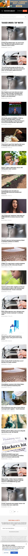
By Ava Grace (4, 291)
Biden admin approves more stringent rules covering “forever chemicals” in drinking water (12, 313)
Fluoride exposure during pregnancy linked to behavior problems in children (12, 241)
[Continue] (25, 528)
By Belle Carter (4, 458)
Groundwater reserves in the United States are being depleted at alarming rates (12, 385)
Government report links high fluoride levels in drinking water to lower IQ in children (13, 145)
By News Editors (4, 72)
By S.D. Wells (4, 124)
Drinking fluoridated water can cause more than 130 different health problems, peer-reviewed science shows (12, 44)
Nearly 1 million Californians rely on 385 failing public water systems (12, 168)
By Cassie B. (3, 170)
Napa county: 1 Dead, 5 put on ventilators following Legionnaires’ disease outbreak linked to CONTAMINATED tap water (12, 480)
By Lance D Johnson (5, 410)
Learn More (6, 552)
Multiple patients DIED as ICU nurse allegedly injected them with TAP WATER (13, 431)
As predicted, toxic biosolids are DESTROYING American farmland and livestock (11, 192)
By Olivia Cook (4, 147)
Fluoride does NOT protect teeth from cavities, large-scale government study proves (11, 338)
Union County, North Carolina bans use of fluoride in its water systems (12, 361)
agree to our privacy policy (11, 549)
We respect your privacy (14, 531)
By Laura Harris (4, 266)
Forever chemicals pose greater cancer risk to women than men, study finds (13, 504)
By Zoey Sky (3, 506)
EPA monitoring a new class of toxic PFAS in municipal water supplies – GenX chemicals (13, 408)
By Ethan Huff (4, 47)
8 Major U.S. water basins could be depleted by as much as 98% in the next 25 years (13, 264)
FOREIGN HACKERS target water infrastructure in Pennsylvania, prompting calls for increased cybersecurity (12, 456)
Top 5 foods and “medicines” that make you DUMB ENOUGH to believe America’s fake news (12, 217)
